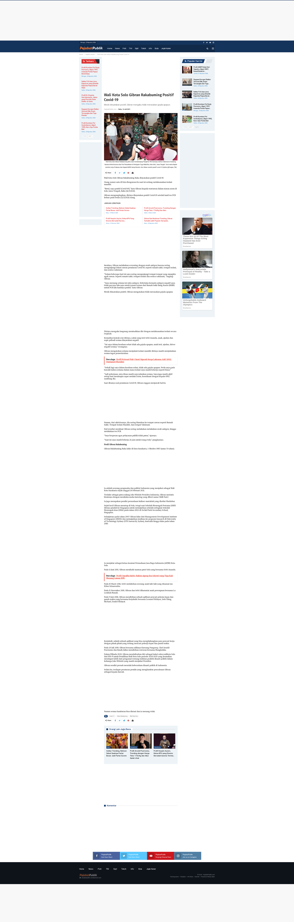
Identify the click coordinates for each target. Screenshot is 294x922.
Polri (124, 48)
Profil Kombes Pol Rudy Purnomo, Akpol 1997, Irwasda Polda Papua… (202, 106)
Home (109, 48)
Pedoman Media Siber (208, 877)
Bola (156, 48)
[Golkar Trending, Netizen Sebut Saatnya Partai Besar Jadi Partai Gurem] (117, 741)
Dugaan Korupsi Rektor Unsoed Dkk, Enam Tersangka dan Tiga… (202, 82)
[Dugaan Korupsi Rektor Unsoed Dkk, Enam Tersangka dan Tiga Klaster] (187, 82)
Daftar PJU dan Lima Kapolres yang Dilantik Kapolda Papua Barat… (202, 94)
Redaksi (183, 877)
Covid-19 (111, 716)
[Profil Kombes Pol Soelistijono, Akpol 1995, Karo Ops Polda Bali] (187, 119)
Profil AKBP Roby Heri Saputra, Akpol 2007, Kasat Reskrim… (202, 69)
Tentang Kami (174, 877)
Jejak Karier (166, 48)
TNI (130, 48)
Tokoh (143, 48)
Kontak (197, 877)
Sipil (136, 48)
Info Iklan (190, 877)
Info (150, 48)
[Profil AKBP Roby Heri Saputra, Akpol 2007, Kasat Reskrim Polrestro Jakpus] (187, 69)
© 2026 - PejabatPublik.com (206, 874)
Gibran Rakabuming (122, 716)
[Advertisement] (147, 20)
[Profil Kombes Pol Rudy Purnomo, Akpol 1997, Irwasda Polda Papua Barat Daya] (187, 107)
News (117, 48)
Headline (134, 747)
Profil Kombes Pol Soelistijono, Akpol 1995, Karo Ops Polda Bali (203, 119)
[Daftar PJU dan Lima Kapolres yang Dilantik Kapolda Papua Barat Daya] (187, 94)
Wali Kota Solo (134, 716)
